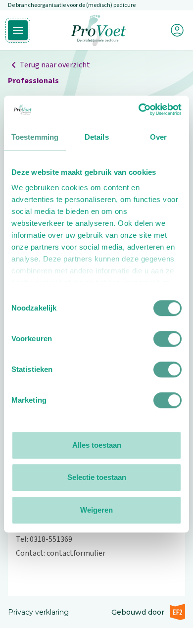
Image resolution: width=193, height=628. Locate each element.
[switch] (167, 339)
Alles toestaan (96, 445)
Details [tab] (97, 137)
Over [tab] (158, 137)
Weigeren (96, 510)
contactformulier (76, 553)
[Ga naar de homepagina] (98, 30)
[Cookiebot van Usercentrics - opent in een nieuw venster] (139, 109)
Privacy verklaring (38, 612)
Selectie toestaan (96, 477)
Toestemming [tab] (34, 137)
